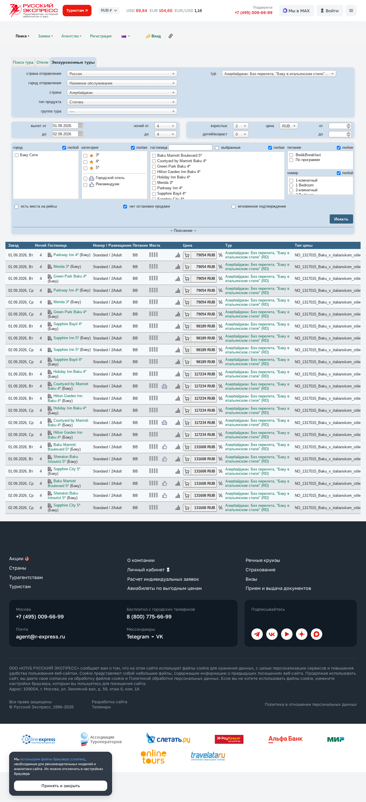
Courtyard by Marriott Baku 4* (181, 161)
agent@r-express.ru (40, 636)
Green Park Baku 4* (173, 166)
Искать (341, 219)
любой (73, 147)
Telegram (138, 636)
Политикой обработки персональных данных (174, 678)
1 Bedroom (304, 185)
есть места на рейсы (38, 206)
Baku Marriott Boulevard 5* (179, 155)
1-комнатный (306, 180)
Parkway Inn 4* (169, 188)
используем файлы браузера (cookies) (52, 759)
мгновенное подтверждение (261, 206)
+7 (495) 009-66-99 (253, 12)
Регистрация (101, 36)
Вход (156, 36)
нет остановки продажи (149, 206)
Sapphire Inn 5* (66, 338)
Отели (42, 62)
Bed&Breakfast (308, 155)
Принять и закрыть (60, 785)
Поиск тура (23, 62)
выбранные (230, 147)
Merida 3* (165, 182)
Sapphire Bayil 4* (171, 193)
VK (159, 636)
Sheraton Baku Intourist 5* (63, 459)
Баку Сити (29, 155)
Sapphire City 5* (66, 469)
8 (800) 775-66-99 (149, 616)
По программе (307, 160)
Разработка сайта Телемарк (109, 704)
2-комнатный (306, 190)
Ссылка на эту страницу (170, 36)
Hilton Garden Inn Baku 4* (178, 172)
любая (141, 147)
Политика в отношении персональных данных (311, 704)
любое (347, 147)
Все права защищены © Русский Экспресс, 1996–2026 (41, 704)
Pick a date (80, 125)
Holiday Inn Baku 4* (173, 177)
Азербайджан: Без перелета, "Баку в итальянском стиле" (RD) (257, 255)
